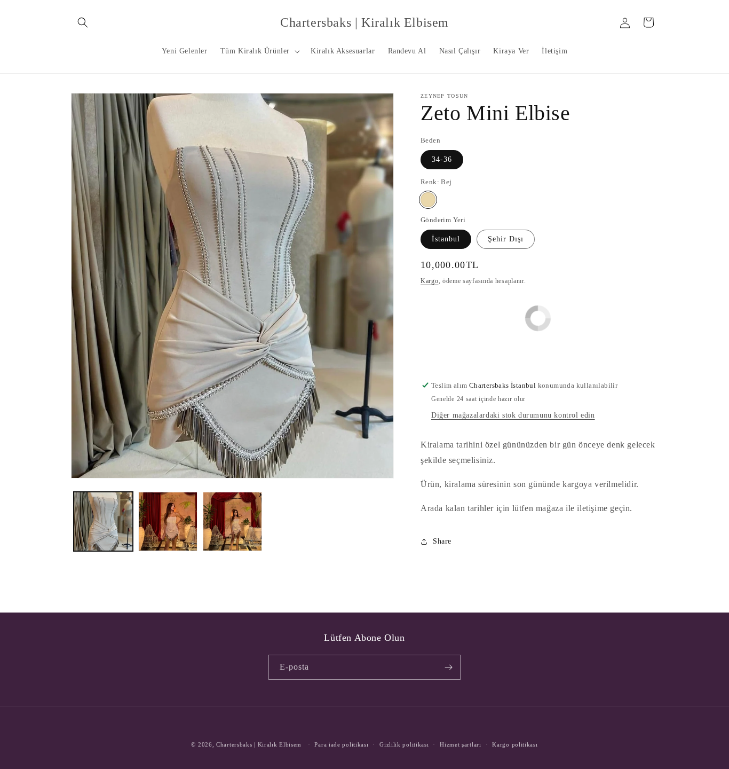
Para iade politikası (341, 744)
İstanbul (446, 239)
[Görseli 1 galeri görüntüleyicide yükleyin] (103, 521)
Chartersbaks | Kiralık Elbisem (259, 744)
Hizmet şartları (460, 744)
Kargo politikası (514, 744)
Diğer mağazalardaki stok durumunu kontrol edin (513, 415)
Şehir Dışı (506, 239)
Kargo (430, 281)
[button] (82, 22)
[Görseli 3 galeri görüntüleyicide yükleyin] (232, 521)
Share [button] (442, 541)
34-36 (442, 159)
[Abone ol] (448, 667)
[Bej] (428, 199)
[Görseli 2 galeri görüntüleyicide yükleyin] (167, 521)
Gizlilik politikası (404, 744)
